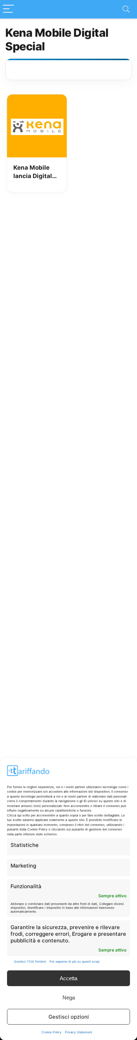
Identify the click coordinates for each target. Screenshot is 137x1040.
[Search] (126, 9)
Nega (69, 997)
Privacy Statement (78, 1032)
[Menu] (8, 9)
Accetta (68, 978)
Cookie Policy (51, 1032)
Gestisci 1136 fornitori (30, 961)
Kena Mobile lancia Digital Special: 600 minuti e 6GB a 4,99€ (34, 172)
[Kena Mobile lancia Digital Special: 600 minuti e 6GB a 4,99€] (37, 99)
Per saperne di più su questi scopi (74, 961)
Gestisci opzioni (68, 1016)
